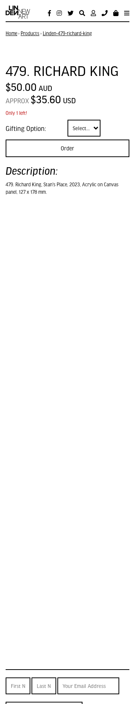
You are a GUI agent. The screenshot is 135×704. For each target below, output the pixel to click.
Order (67, 148)
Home (11, 33)
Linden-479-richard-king (67, 33)
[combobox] (84, 128)
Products (30, 33)
